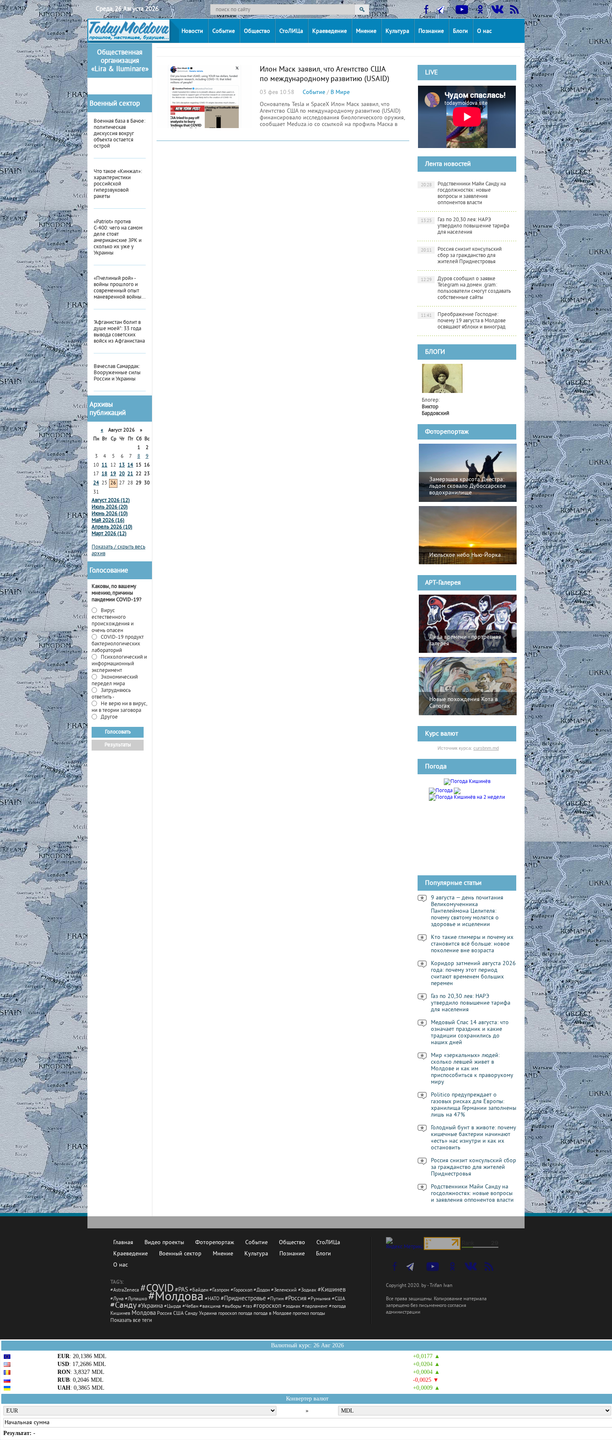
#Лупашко (136, 1299)
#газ (247, 1307)
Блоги (460, 31)
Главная (123, 1242)
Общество (257, 31)
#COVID (157, 1289)
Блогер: (435, 407)
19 (113, 474)
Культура (397, 31)
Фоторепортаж (447, 432)
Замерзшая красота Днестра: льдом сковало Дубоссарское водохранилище (467, 486)
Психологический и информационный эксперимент (119, 664)
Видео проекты (164, 1242)
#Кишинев (332, 1290)
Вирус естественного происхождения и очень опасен (113, 621)
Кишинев (120, 1314)
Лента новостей (448, 164)
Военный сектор (115, 104)
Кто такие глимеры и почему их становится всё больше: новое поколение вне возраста (472, 944)
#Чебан (190, 1307)
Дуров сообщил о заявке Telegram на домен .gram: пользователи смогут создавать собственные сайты (466, 288)
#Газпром (219, 1290)
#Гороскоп (241, 1290)
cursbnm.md (486, 748)
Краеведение (329, 31)
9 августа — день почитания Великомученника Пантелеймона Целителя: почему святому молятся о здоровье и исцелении (467, 911)
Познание (431, 31)
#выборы (231, 1307)
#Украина (150, 1306)
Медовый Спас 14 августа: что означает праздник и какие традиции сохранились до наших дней (470, 1033)
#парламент (315, 1307)
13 (122, 465)
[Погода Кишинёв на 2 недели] (467, 796)
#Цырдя (172, 1307)
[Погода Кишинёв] (467, 781)
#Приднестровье (243, 1299)
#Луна (117, 1299)
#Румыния (319, 1299)
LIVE (431, 73)
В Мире (340, 92)
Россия (164, 1314)
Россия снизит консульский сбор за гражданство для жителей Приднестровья (461, 255)
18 (104, 474)
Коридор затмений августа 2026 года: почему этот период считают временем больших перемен (473, 974)
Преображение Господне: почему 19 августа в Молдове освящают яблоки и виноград (463, 321)
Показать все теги (131, 1320)
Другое (109, 717)
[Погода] (444, 789)
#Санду (123, 1306)
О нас (484, 31)
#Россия (295, 1299)
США (178, 1314)
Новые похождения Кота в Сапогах (463, 703)
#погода (337, 1307)
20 (122, 474)
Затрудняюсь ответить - (111, 694)
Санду (191, 1314)
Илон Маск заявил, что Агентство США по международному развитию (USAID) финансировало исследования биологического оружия (324, 84)
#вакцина (210, 1307)
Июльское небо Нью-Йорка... (467, 555)
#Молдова (176, 1297)
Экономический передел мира (115, 680)
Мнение (366, 31)
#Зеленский (284, 1290)
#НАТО (212, 1299)
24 (96, 483)
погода (245, 1314)
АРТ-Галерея (443, 583)
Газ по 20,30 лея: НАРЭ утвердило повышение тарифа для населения (465, 226)
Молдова (144, 1313)
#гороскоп (267, 1306)
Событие (223, 31)
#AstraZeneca (124, 1290)
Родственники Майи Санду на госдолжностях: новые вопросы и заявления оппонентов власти (463, 193)
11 (104, 465)
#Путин (275, 1299)
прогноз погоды (309, 1314)
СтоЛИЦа (291, 31)
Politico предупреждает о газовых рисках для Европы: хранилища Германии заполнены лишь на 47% (473, 1105)
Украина (208, 1314)
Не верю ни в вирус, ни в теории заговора (119, 707)
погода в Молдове (272, 1314)
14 (130, 465)
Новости (192, 31)
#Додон (262, 1290)
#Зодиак (307, 1290)
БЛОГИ (435, 352)
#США (338, 1299)
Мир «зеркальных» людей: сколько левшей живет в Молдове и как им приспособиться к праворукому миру (472, 1069)
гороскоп (227, 1314)
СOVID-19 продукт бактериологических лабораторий (118, 644)
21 (130, 474)
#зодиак (292, 1307)
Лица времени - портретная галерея (465, 640)
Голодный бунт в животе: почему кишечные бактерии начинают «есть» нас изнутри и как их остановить (473, 1138)
